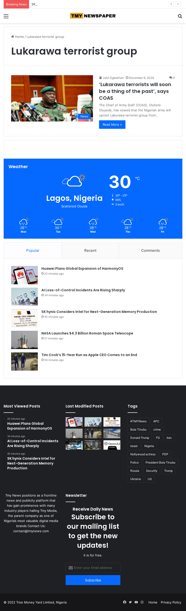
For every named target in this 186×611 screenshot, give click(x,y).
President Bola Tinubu (160, 462)
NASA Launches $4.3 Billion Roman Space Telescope (87, 333)
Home (19, 37)
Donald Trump (139, 438)
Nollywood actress (142, 454)
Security (151, 471)
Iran (169, 438)
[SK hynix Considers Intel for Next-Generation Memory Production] (24, 318)
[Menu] (6, 17)
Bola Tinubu (138, 429)
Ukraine (135, 479)
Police (134, 462)
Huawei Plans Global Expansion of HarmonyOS (82, 268)
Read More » (112, 124)
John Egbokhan (113, 78)
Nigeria (149, 446)
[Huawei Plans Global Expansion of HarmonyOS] (24, 275)
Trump (168, 471)
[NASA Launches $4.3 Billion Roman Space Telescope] (24, 340)
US (150, 479)
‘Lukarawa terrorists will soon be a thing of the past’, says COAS (135, 91)
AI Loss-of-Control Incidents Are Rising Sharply (83, 290)
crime (157, 429)
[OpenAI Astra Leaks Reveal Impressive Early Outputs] (111, 433)
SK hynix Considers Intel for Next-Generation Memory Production (99, 311)
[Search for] (180, 17)
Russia (134, 471)
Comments (150, 250)
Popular (32, 250)
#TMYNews (138, 421)
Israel (134, 446)
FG (158, 438)
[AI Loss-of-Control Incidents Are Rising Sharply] (24, 297)
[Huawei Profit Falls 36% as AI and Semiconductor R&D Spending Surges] (93, 445)
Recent (90, 250)
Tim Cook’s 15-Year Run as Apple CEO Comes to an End (89, 354)
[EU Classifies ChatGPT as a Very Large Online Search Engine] (111, 445)
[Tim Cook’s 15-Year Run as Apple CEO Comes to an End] (24, 361)
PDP (165, 454)
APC (156, 421)
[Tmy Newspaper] (93, 16)
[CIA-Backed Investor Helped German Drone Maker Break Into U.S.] (74, 445)
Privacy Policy (171, 602)
